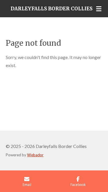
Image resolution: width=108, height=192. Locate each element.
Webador (35, 155)
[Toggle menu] (98, 8)
